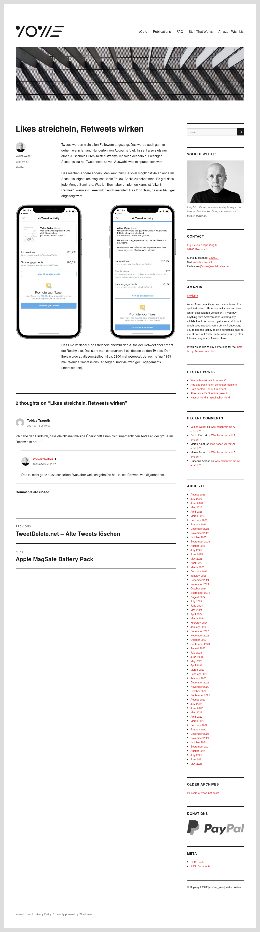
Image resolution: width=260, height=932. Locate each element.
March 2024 (197, 618)
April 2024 (196, 614)
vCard (143, 31)
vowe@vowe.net (202, 262)
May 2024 (196, 610)
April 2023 (196, 665)
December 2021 (200, 734)
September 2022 (200, 695)
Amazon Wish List (231, 31)
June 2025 (197, 554)
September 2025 (200, 541)
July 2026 (196, 499)
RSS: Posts (198, 862)
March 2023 (197, 669)
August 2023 (198, 648)
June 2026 (197, 503)
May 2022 (196, 712)
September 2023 (200, 644)
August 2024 (198, 597)
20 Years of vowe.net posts (203, 793)
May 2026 (196, 507)
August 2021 (198, 751)
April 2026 (196, 511)
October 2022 (198, 691)
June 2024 (197, 605)
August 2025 (198, 546)
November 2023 (200, 635)
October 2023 (198, 640)
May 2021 (196, 763)
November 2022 (200, 687)
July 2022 (196, 704)
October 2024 (198, 588)
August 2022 (198, 699)
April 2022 (196, 716)
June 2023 (197, 657)
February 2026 (199, 520)
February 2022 (199, 725)
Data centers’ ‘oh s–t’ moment (208, 389)
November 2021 (200, 738)
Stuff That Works (201, 31)
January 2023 (198, 678)
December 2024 (200, 580)
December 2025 (200, 528)
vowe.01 (214, 258)
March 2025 (197, 567)
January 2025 (198, 575)
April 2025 (196, 563)
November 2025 (200, 533)
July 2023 (196, 652)
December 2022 (200, 682)
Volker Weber (23, 156)
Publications (162, 31)
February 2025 (199, 571)
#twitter (20, 167)
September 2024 (200, 593)
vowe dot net (23, 914)
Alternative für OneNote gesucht (209, 393)
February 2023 (199, 674)
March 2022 (197, 721)
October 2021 (198, 742)
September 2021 (200, 746)
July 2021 (196, 755)
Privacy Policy (43, 914)
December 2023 (200, 631)
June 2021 (197, 759)
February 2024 (199, 622)
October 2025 (198, 537)
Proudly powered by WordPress (73, 914)
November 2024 (200, 584)
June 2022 (197, 708)
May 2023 (196, 661)
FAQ (180, 31)
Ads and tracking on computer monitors (214, 384)
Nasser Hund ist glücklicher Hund (210, 397)
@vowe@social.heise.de (214, 266)
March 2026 (197, 516)
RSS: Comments (200, 866)
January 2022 (198, 729)
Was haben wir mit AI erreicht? (208, 380)
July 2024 (196, 601)
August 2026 (198, 494)
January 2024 (198, 627)
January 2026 (198, 524)
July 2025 (196, 550)
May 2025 (196, 558)
